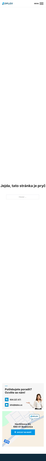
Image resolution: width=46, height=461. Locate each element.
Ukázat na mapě (24, 432)
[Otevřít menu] (41, 3)
